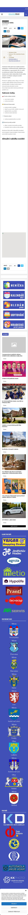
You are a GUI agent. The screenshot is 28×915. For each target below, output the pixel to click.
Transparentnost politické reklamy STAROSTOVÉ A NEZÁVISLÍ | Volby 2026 (12, 355)
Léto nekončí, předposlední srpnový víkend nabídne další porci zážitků (13, 496)
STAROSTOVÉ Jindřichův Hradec (10, 379)
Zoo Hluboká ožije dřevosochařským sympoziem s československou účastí (12, 472)
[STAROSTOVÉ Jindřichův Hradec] (14, 369)
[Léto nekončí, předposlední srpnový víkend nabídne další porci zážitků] (14, 486)
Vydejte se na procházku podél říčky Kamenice (11, 426)
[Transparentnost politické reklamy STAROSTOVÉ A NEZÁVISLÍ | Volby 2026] (14, 345)
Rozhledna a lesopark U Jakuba (10, 449)
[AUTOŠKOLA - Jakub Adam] (14, 510)
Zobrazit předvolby (14, 911)
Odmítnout (14, 907)
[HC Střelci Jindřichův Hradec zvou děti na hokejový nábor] (14, 391)
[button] (26, 890)
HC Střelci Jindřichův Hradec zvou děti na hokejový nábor (12, 402)
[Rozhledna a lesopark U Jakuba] (14, 439)
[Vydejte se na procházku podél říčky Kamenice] (14, 415)
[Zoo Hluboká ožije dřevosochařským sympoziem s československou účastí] (14, 462)
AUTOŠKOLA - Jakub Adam (9, 520)
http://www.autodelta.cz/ (14, 60)
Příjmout (14, 903)
